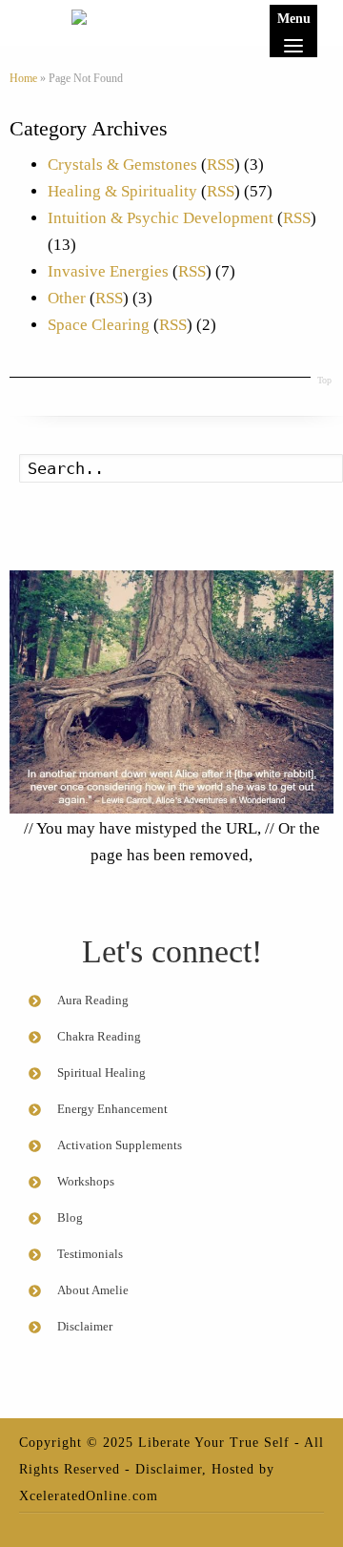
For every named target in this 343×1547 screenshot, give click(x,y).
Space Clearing (99, 325)
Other (67, 298)
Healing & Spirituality (122, 191)
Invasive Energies (108, 271)
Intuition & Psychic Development (160, 218)
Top (324, 380)
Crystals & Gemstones (122, 164)
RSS (220, 164)
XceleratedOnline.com (88, 1496)
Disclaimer (168, 1469)
